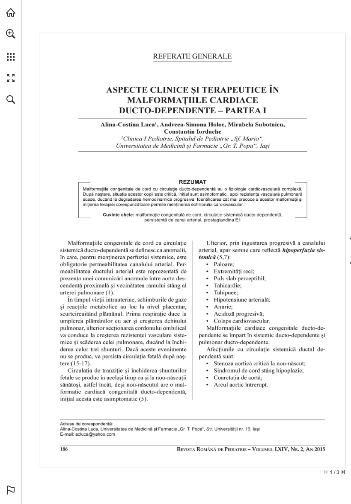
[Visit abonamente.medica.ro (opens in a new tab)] (10, 12)
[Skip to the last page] (343, 472)
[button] (10, 33)
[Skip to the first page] (325, 472)
